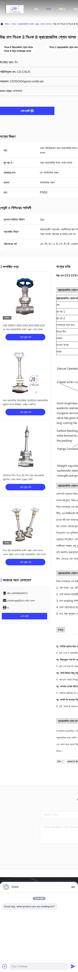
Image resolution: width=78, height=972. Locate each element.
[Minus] (73, 887)
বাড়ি (36, 9)
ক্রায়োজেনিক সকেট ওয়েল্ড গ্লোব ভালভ (34, 24)
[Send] (73, 966)
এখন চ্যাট (25, 110)
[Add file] (4, 966)
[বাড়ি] (14, 9)
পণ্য (48, 9)
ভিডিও (62, 9)
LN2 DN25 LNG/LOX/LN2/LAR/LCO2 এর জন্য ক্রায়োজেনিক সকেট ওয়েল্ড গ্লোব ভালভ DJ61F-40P (24, 329)
